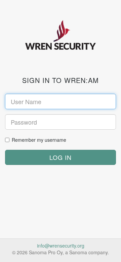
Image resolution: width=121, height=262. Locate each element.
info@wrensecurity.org (60, 245)
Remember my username (39, 139)
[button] (60, 157)
